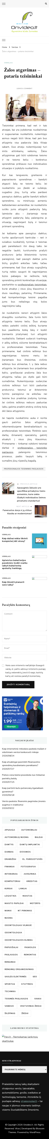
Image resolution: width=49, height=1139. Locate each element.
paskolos (30, 947)
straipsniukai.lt (29, 1101)
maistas (27, 896)
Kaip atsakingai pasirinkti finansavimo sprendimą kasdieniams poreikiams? (21, 764)
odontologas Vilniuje (18, 925)
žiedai (25, 1013)
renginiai (10, 962)
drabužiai (10, 859)
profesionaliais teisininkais (32, 284)
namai (8, 910)
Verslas (8, 63)
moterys (35, 903)
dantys (9, 844)
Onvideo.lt (28, 1124)
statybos (27, 984)
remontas (30, 954)
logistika (10, 896)
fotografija (28, 866)
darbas (9, 852)
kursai (9, 888)
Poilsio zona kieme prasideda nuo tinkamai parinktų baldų (23, 777)
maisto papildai (14, 903)
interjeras (11, 874)
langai (23, 888)
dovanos (25, 852)
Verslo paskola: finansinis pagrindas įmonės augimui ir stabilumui (24, 803)
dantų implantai (30, 844)
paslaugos (11, 954)
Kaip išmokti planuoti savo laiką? (13, 583)
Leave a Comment (24, 88)
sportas (10, 984)
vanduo (9, 1006)
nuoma (9, 918)
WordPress (34, 1132)
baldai (39, 837)
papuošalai (11, 947)
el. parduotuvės (32, 859)
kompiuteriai (12, 881)
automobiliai (29, 830)
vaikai (37, 998)
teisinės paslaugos (16, 998)
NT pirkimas (25, 910)
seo (35, 976)
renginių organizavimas (19, 969)
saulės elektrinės (15, 976)
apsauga (10, 830)
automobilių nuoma (17, 837)
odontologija (13, 932)
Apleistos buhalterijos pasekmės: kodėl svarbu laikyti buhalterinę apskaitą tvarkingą (14, 564)
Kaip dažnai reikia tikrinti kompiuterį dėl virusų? (15, 540)
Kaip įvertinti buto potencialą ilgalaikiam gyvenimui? (22, 790)
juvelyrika (30, 874)
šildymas (10, 1013)
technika (10, 991)
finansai (10, 866)
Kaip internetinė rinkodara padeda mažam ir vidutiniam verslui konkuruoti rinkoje (24, 750)
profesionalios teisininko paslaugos (23, 469)
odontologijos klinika (19, 940)
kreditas (32, 881)
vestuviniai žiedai (31, 1006)
